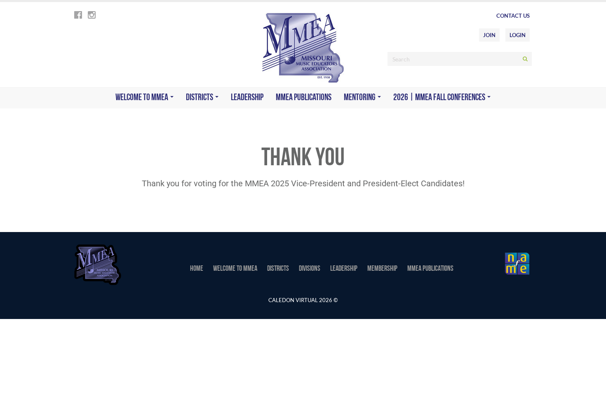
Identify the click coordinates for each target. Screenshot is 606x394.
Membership (382, 269)
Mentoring (360, 98)
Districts (200, 98)
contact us (513, 15)
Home (196, 269)
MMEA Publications (303, 98)
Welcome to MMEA (142, 98)
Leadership (247, 98)
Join (489, 35)
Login (518, 35)
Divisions (309, 269)
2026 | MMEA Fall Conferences (439, 98)
